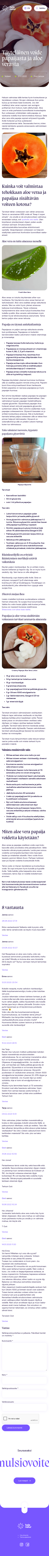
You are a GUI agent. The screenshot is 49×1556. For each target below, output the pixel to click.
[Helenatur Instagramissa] (21, 1545)
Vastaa (5, 935)
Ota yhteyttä (24, 1535)
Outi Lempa (39, 76)
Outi (4, 1037)
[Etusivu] (24, 1526)
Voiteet (8, 76)
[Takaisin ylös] (24, 1507)
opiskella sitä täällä (30, 219)
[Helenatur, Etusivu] (9, 8)
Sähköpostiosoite (10, 1388)
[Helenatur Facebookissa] (27, 1545)
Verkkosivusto (8, 1402)
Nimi (4, 1375)
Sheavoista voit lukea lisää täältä (16, 609)
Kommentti (7, 1341)
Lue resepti (23, 1481)
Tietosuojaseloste (25, 1537)
